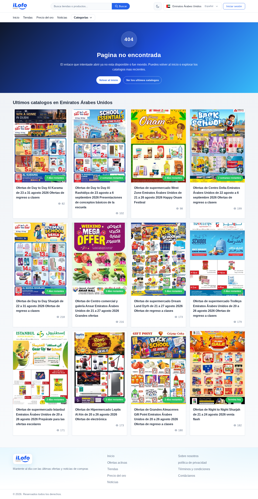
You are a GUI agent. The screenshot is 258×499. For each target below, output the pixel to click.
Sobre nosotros (188, 456)
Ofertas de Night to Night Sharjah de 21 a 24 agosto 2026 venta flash (216, 414)
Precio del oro (44, 17)
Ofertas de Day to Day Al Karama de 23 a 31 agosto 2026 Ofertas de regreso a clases (40, 192)
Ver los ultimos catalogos (142, 80)
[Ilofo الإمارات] (22, 459)
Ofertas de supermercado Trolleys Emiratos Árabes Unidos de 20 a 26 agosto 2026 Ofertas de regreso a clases (217, 308)
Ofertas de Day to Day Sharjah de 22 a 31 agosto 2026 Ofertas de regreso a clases (39, 306)
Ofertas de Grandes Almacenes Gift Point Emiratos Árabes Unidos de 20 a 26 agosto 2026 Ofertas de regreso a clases (156, 417)
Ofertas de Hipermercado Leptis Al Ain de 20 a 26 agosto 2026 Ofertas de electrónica (98, 414)
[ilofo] (20, 6)
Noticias (62, 17)
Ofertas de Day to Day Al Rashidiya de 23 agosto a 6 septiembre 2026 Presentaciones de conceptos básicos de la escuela (98, 197)
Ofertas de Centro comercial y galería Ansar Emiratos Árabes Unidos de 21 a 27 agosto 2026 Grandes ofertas (97, 308)
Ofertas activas (117, 462)
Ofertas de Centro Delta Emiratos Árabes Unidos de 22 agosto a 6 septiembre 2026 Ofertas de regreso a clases (216, 195)
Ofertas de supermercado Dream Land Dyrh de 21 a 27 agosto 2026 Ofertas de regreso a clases (158, 306)
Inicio (16, 17)
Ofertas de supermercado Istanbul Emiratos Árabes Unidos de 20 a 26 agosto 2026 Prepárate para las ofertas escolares (40, 417)
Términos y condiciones (194, 469)
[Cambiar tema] (158, 6)
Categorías (81, 17)
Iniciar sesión (234, 6)
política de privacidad (192, 462)
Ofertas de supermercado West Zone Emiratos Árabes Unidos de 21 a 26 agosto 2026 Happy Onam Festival (158, 195)
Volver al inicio (108, 80)
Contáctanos (186, 475)
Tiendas (28, 17)
